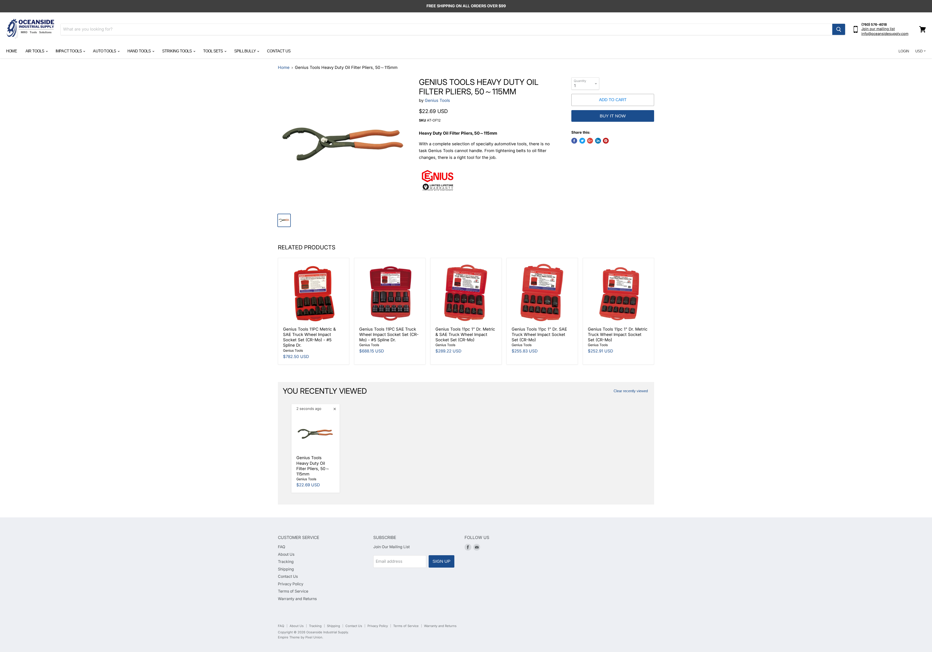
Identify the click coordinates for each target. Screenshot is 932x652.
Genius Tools (437, 100)
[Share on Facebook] (574, 141)
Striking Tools (177, 51)
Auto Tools (105, 51)
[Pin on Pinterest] (606, 141)
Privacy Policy (290, 584)
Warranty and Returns (297, 598)
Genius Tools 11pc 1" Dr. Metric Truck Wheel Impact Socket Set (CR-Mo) (618, 334)
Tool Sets (213, 51)
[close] (334, 409)
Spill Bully (245, 51)
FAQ (281, 547)
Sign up (441, 561)
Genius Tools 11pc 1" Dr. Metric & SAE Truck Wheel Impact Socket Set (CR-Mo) (465, 334)
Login (904, 51)
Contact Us (279, 51)
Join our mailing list (878, 29)
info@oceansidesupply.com (884, 34)
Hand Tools (139, 51)
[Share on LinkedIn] (598, 141)
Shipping (286, 569)
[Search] (838, 29)
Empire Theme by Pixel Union (300, 637)
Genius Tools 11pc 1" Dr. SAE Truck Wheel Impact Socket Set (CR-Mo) (539, 334)
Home (11, 51)
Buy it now (613, 116)
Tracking (286, 561)
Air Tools (35, 51)
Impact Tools (69, 51)
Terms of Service (293, 591)
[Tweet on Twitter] (582, 141)
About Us (286, 554)
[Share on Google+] (590, 141)
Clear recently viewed (631, 391)
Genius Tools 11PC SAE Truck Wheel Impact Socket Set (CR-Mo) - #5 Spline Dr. (389, 334)
